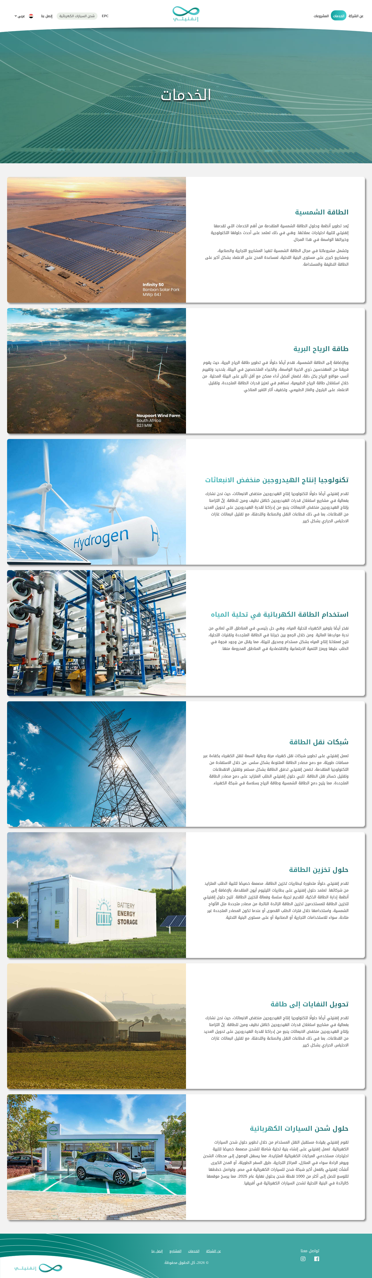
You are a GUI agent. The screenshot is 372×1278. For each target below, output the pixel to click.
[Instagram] (303, 1259)
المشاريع (175, 1251)
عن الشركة (356, 16)
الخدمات (338, 16)
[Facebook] (316, 1259)
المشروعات (321, 16)
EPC (105, 16)
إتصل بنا (46, 16)
